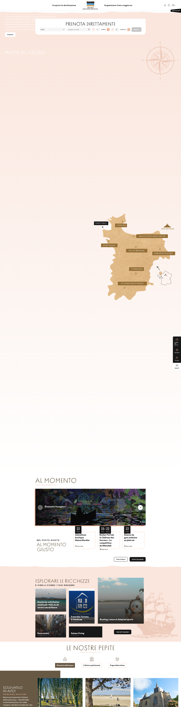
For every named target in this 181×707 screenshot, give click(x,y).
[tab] (65, 662)
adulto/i (103, 29)
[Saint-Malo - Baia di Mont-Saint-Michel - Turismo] (90, 6)
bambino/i (123, 29)
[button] (165, 5)
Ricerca (136, 29)
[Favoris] (169, 5)
